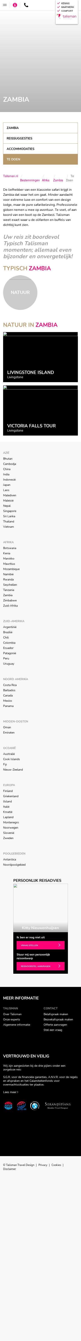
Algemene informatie (16, 1025)
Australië (9, 754)
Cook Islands (11, 759)
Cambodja (9, 464)
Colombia (9, 643)
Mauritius (9, 564)
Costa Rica (10, 685)
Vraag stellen (29, 945)
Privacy (43, 1165)
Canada (8, 696)
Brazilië (7, 632)
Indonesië (9, 480)
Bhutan (7, 459)
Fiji (5, 764)
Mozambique (11, 569)
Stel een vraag (53, 1030)
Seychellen (10, 585)
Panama (8, 706)
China (6, 469)
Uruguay (8, 664)
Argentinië (9, 627)
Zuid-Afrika (10, 606)
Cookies (57, 1165)
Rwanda (8, 580)
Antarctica (9, 859)
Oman (7, 727)
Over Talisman (12, 1014)
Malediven (9, 495)
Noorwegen (10, 828)
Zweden (8, 838)
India (6, 474)
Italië (6, 807)
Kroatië (7, 812)
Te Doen (13, 159)
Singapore (9, 511)
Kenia (6, 553)
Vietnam (8, 527)
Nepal (7, 506)
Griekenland (10, 796)
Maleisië (8, 501)
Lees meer (10, 1092)
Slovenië (8, 833)
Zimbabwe (10, 600)
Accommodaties (20, 149)
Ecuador (8, 648)
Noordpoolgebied (14, 865)
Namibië (8, 574)
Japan (6, 485)
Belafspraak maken (56, 1014)
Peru (6, 658)
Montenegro (11, 822)
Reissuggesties (19, 138)
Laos (6, 490)
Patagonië (9, 653)
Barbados (9, 690)
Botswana (9, 548)
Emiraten (9, 733)
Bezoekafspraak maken (58, 1019)
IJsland (7, 801)
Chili (6, 638)
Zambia (13, 128)
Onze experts (11, 1019)
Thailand (8, 522)
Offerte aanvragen (55, 1025)
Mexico (7, 701)
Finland (8, 791)
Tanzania (8, 590)
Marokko (8, 559)
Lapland (8, 817)
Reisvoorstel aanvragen (35, 966)
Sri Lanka (9, 516)
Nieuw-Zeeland (13, 770)
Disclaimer (9, 1169)
